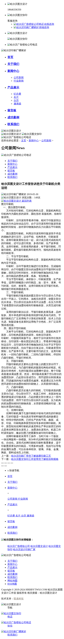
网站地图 (12, 580)
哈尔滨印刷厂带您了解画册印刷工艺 (31, 455)
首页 (9, 476)
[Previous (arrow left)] (2, 465)
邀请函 (17, 103)
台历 (16, 100)
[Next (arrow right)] (5, 465)
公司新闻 (19, 77)
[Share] (5, 463)
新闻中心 (34, 140)
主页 (23, 140)
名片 (16, 97)
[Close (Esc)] (2, 463)
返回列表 (26, 200)
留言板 (11, 521)
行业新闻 (19, 80)
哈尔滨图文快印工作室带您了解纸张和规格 (34, 459)
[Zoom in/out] (12, 463)
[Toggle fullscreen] (8, 463)
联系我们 (12, 533)
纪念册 (17, 93)
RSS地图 (12, 583)
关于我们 (12, 482)
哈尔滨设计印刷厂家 (24, 549)
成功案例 (12, 527)
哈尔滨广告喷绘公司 (18, 546)
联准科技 (19, 598)
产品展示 (12, 504)
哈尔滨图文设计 (39, 546)
